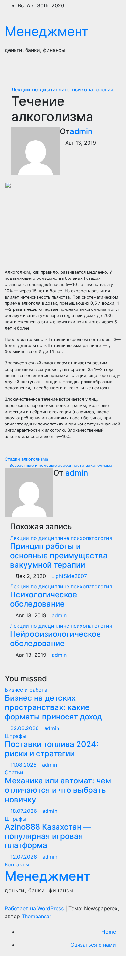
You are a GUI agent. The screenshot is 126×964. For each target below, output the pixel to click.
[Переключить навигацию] (109, 69)
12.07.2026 (24, 857)
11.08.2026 (24, 764)
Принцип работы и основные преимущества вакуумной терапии (59, 555)
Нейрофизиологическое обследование (55, 638)
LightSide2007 (69, 576)
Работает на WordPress (35, 908)
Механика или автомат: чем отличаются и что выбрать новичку (58, 790)
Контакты (17, 864)
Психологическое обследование (43, 599)
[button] (86, 69)
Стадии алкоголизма (27, 459)
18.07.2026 (24, 811)
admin (81, 131)
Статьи (14, 772)
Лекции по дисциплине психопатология (62, 89)
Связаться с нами (93, 944)
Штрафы (15, 736)
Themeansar (36, 916)
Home (108, 931)
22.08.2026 (25, 728)
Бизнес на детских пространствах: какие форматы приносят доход (53, 707)
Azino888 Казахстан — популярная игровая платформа (48, 836)
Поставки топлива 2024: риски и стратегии (52, 748)
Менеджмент (46, 31)
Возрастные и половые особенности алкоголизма (60, 465)
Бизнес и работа (26, 689)
